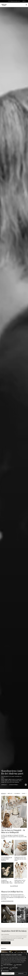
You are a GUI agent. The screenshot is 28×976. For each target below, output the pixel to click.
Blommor (17, 793)
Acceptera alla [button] (7, 973)
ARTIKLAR (4, 784)
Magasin (3, 948)
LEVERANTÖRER (13, 784)
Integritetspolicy (7, 963)
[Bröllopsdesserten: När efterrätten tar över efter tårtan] (21, 850)
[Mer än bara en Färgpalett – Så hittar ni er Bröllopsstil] (14, 817)
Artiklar (3, 793)
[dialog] (14, 964)
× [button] (26, 954)
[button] (22, 925)
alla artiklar (14, 885)
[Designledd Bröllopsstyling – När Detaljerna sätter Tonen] (7, 873)
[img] (4, 5)
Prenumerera (5, 942)
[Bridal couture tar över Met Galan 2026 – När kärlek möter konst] (21, 873)
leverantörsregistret (7, 901)
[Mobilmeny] (26, 4)
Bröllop (10, 793)
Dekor (23, 793)
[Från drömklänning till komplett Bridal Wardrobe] (7, 850)
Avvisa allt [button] (21, 973)
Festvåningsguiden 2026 (14, 1)
